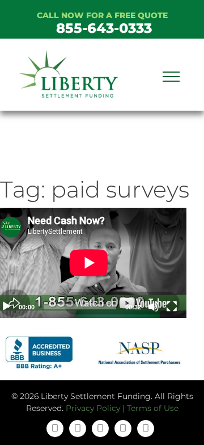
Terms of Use (152, 408)
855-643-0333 (104, 28)
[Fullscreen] (171, 306)
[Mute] (153, 306)
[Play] (6, 306)
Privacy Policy (93, 408)
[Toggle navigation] (171, 75)
